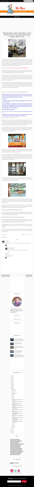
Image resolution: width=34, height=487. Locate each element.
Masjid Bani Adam (27, 38)
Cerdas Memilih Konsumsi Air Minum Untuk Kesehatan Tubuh (19, 347)
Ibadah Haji (16, 442)
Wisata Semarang (13, 454)
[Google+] (18, 319)
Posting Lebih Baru (5, 275)
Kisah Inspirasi (13, 445)
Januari (13, 427)
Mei (12, 398)
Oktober (13, 392)
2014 (12, 430)
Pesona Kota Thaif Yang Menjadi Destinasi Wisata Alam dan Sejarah (18, 351)
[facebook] (1, 1)
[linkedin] (7, 1)
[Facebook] (25, 234)
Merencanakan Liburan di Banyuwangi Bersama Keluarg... (17, 412)
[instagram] (6, 1)
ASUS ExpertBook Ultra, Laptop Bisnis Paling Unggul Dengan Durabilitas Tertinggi (19, 355)
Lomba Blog (18, 445)
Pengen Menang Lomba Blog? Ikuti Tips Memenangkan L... (17, 414)
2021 (12, 382)
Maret (13, 424)
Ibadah (18, 38)
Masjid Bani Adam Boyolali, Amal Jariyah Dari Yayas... (17, 400)
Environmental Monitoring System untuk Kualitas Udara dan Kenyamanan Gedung (19, 339)
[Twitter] (28, 234)
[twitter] (3, 1)
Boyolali (16, 38)
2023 (12, 379)
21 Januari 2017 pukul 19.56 (8, 254)
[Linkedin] (31, 234)
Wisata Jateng (20, 451)
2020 (12, 383)
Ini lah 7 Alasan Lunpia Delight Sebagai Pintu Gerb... (17, 406)
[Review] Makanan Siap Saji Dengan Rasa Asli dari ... (17, 416)
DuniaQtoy (24, 485)
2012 (12, 432)
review (18, 454)
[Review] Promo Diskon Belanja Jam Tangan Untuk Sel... (17, 404)
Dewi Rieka (7, 241)
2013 (12, 431)
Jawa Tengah (21, 38)
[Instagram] (20, 319)
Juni (12, 397)
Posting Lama (29, 275)
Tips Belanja (15, 451)
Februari (13, 426)
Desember (13, 389)
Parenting (12, 448)
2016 (12, 388)
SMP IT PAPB (20, 448)
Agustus (13, 394)
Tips (11, 451)
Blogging (12, 439)
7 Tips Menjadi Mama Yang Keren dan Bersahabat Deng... (17, 419)
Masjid (24, 38)
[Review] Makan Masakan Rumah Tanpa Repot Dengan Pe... (17, 408)
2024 (12, 378)
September (13, 393)
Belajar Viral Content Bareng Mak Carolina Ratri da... (18, 410)
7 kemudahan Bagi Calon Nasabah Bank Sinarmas (17, 402)
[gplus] (4, 1)
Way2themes (16, 485)
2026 (12, 375)
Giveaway (12, 442)
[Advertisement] (17, 25)
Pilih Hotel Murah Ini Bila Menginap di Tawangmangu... (17, 421)
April (12, 423)
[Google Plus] (26, 234)
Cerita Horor (17, 439)
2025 (12, 377)
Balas (5, 245)
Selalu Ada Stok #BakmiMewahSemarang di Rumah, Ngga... (17, 417)
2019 (12, 384)
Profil (16, 448)
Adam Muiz (7, 253)
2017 (12, 387)
